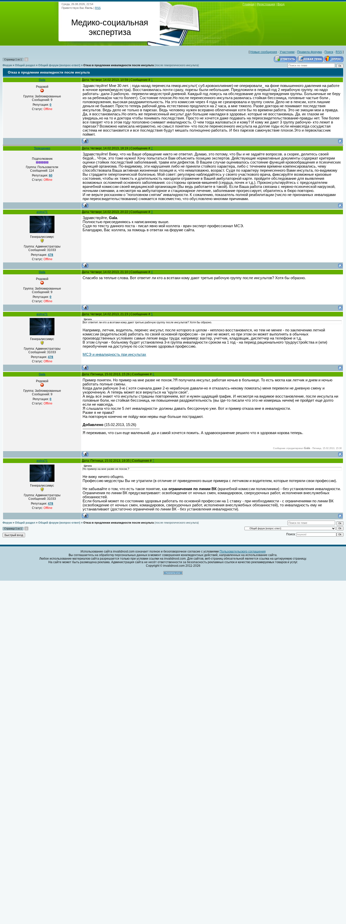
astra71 (42, 212)
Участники (287, 52)
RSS (98, 7)
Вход (280, 4)
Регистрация (266, 4)
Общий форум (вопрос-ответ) (59, 65)
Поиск (328, 52)
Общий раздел (25, 65)
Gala (42, 80)
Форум (7, 65)
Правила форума (309, 52)
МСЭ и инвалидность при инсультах (114, 354)
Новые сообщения (263, 52)
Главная (249, 4)
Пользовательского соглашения (243, 551)
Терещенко (42, 148)
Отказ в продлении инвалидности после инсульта (118, 65)
